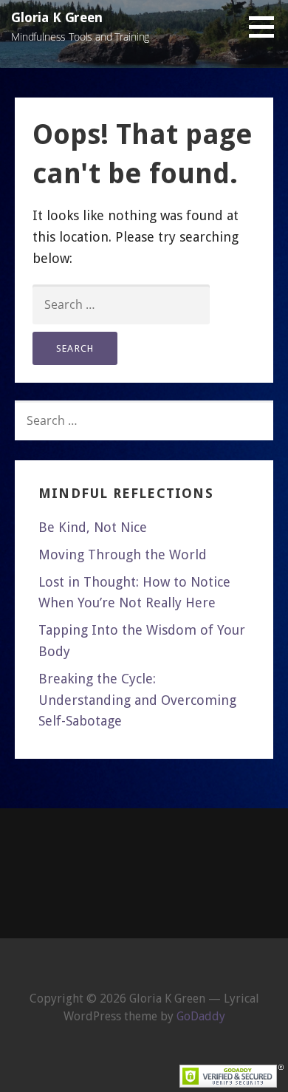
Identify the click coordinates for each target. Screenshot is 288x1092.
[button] (266, 26)
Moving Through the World (122, 554)
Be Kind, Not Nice (92, 527)
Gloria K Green (57, 17)
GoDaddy (200, 1016)
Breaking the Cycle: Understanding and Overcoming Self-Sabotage (137, 700)
